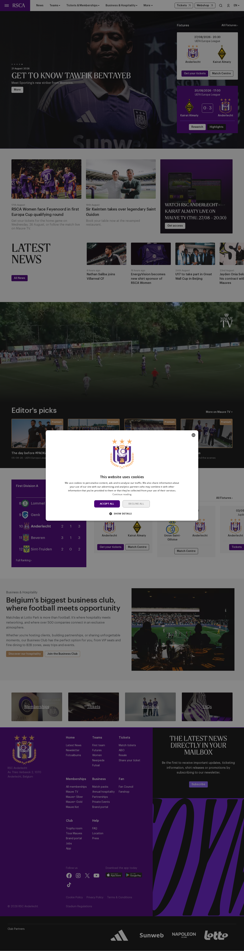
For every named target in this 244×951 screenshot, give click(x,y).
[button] (122, 513)
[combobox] (193, 435)
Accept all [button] (107, 503)
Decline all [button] (136, 503)
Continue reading (122, 494)
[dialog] (122, 475)
